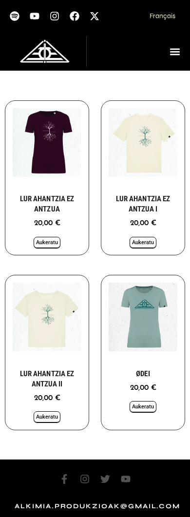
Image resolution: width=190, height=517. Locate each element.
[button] (175, 51)
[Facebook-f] (64, 479)
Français (162, 16)
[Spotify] (14, 16)
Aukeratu (47, 242)
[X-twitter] (94, 16)
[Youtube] (34, 16)
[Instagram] (54, 16)
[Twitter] (105, 479)
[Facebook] (74, 16)
